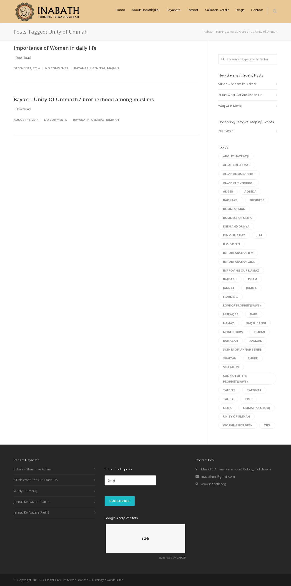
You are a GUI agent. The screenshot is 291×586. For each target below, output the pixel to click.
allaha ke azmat (236, 165)
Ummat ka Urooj (256, 408)
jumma (251, 288)
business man (234, 209)
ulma (227, 408)
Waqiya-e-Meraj (230, 106)
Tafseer (192, 10)
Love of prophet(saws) (242, 305)
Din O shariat (234, 235)
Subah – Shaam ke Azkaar (237, 84)
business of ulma (237, 218)
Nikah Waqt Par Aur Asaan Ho (240, 95)
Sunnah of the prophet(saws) (235, 378)
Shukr (253, 358)
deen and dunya (236, 226)
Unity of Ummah (236, 416)
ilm (259, 235)
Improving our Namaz (241, 270)
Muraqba (230, 314)
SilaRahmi (231, 367)
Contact (257, 10)
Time (248, 399)
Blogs (240, 10)
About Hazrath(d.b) (146, 10)
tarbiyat (254, 390)
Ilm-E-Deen (231, 244)
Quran (259, 332)
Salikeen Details (217, 10)
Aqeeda (250, 191)
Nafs (254, 314)
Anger (228, 191)
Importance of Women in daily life (55, 47)
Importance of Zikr (239, 262)
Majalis (113, 68)
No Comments (56, 68)
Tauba (228, 399)
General (98, 68)
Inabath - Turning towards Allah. (224, 32)
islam (252, 279)
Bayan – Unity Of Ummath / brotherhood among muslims (84, 99)
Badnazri (230, 200)
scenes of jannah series (242, 349)
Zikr (267, 425)
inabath (230, 279)
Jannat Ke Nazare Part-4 (31, 501)
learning (230, 297)
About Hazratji (236, 156)
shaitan (229, 358)
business (257, 200)
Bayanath (173, 10)
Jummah (112, 120)
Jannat (229, 288)
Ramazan (230, 341)
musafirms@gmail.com (218, 476)
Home (120, 10)
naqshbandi (256, 323)
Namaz (228, 323)
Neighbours (233, 332)
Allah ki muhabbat (238, 182)
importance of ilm (238, 253)
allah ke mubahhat (239, 174)
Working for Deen (238, 425)
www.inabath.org (213, 484)
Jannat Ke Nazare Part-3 (31, 512)
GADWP (181, 557)
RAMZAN (255, 341)
